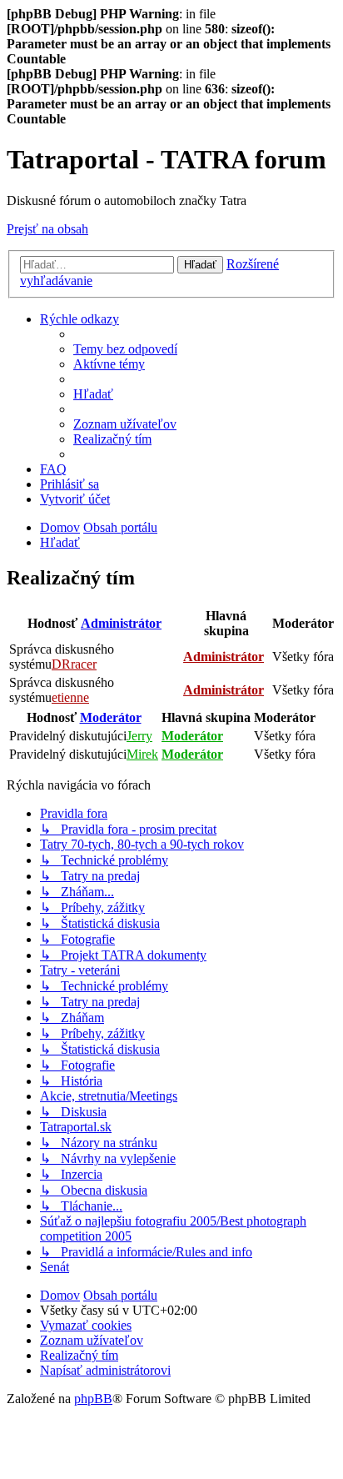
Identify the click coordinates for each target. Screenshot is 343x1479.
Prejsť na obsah (47, 229)
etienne (70, 697)
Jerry (139, 736)
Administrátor (121, 623)
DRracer (74, 664)
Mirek (142, 754)
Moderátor (111, 717)
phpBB (93, 1398)
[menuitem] (125, 349)
